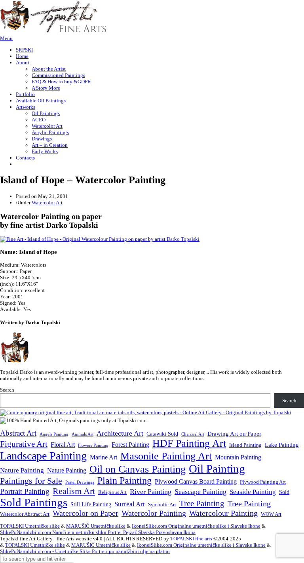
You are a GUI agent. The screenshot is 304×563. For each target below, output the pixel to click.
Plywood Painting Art (263, 482)
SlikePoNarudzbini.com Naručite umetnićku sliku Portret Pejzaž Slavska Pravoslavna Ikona (98, 532)
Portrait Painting (24, 491)
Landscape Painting (43, 456)
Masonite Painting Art (166, 456)
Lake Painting (282, 445)
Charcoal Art (192, 434)
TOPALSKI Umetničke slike (30, 526)
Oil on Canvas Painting (137, 469)
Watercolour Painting (223, 513)
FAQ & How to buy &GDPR (61, 82)
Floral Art (63, 444)
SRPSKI (24, 50)
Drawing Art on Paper (234, 433)
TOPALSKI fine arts (191, 539)
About (22, 62)
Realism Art (74, 491)
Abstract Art (18, 433)
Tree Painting (201, 503)
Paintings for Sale (31, 481)
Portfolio (25, 94)
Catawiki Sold (162, 433)
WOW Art (271, 514)
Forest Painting (130, 444)
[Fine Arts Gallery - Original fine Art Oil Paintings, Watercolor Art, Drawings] (53, 32)
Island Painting (245, 445)
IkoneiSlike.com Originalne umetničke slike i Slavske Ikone (196, 526)
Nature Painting (22, 470)
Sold (284, 492)
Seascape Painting (200, 492)
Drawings (42, 139)
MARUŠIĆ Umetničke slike (95, 526)
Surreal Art (129, 504)
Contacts (25, 158)
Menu (6, 38)
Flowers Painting (93, 445)
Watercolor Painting (154, 513)
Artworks (25, 107)
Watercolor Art (47, 126)
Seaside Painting (253, 492)
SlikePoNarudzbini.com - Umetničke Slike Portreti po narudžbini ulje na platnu (85, 551)
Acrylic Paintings (50, 132)
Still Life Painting (90, 504)
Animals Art (82, 434)
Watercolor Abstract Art (24, 514)
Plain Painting (124, 480)
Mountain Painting (238, 457)
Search (7, 390)
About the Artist (49, 69)
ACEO (39, 120)
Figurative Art (24, 444)
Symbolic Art (162, 504)
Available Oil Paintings (41, 101)
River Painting (150, 492)
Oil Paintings (46, 113)
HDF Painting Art (189, 443)
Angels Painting (54, 434)
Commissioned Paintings (58, 75)
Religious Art (112, 492)
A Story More (46, 88)
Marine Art (103, 457)
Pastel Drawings (79, 482)
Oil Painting (217, 468)
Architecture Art (120, 433)
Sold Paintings (33, 502)
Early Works (45, 151)
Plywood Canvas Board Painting (196, 481)
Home (22, 56)
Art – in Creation (50, 145)
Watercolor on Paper (85, 513)
